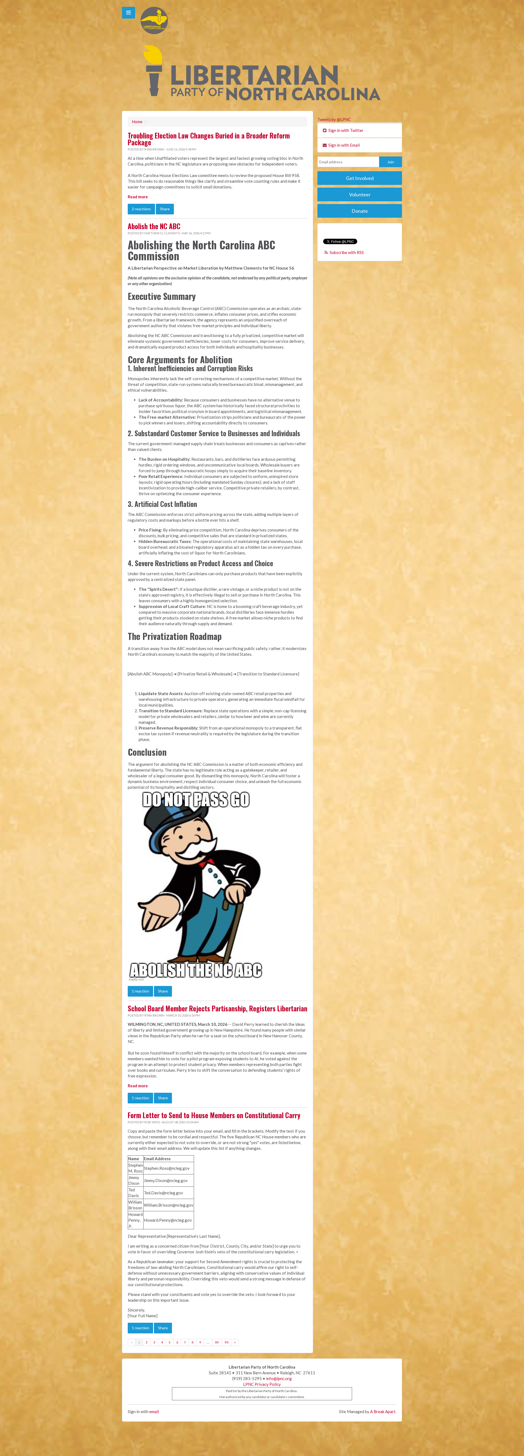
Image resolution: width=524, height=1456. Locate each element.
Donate (360, 211)
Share (165, 208)
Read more (138, 196)
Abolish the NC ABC (154, 226)
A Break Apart (382, 1411)
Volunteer (360, 194)
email (154, 1411)
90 (226, 1342)
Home (137, 121)
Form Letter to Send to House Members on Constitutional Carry (214, 1115)
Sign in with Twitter (345, 130)
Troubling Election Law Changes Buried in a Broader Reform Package (209, 139)
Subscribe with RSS (347, 252)
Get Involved (360, 178)
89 (217, 1342)
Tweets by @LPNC (334, 119)
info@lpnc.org (279, 1378)
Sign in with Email (343, 145)
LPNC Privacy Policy (262, 1384)
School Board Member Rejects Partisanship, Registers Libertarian (217, 1008)
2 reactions (141, 208)
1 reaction (140, 991)
